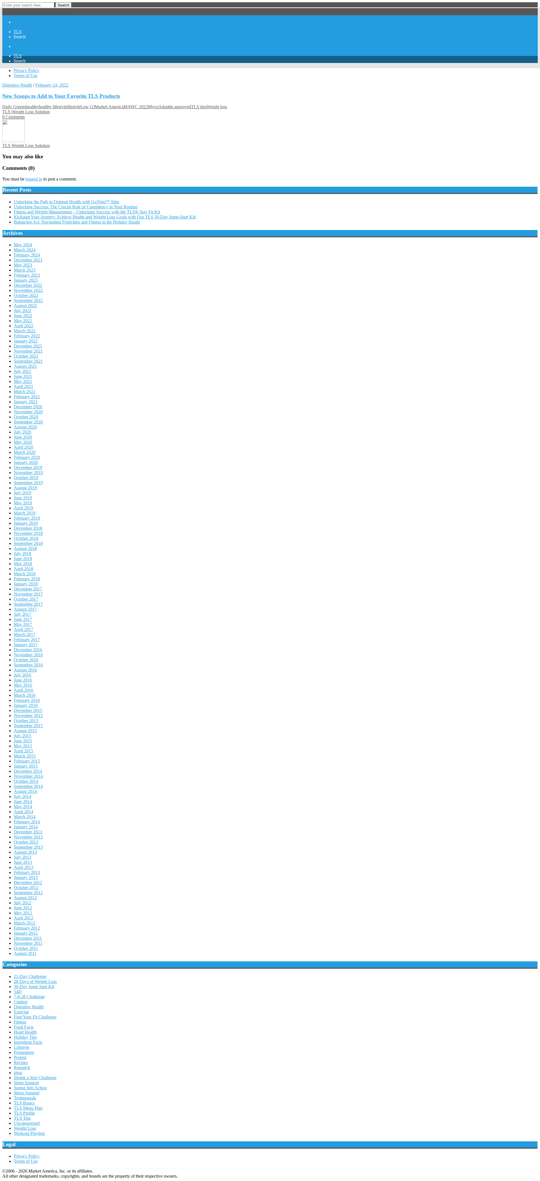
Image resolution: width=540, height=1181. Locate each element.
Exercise (21, 1011)
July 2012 (22, 902)
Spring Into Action (30, 1087)
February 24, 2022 (51, 85)
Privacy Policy (26, 70)
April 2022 (23, 325)
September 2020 (28, 422)
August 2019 (25, 487)
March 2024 (24, 249)
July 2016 (22, 675)
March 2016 (24, 695)
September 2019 (28, 482)
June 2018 (23, 558)
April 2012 (23, 918)
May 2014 (23, 806)
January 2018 (26, 584)
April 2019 (23, 508)
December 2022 (28, 285)
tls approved (180, 106)
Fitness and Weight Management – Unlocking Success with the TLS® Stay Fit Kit (87, 211)
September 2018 (28, 543)
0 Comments (13, 116)
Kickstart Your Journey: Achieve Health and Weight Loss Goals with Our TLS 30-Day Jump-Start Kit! (105, 217)
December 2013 (28, 832)
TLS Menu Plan (28, 1108)
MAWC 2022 (135, 106)
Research (22, 1067)
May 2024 (23, 244)
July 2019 (22, 492)
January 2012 (26, 933)
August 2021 (25, 366)
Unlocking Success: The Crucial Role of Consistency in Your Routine (76, 206)
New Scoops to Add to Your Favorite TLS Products (61, 96)
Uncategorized (27, 1123)
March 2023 (24, 270)
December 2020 (28, 406)
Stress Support (26, 1092)
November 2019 (28, 472)
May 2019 (23, 503)
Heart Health (25, 1032)
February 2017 (27, 639)
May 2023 (23, 265)
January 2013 (26, 877)
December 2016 (28, 649)
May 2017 (23, 624)
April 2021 (23, 386)
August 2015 (25, 730)
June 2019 (23, 497)
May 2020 (23, 442)
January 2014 (26, 826)
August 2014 (25, 791)
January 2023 (26, 280)
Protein (20, 1057)
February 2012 (27, 928)
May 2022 (23, 320)
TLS (18, 31)
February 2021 (27, 396)
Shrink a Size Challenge (35, 1077)
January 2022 (26, 341)
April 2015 (23, 751)
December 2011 (28, 938)
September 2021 (28, 361)
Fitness (20, 1022)
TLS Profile (24, 1113)
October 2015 (26, 720)
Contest (20, 1001)
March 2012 (24, 923)
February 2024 (27, 255)
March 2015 (24, 756)
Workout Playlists (29, 1133)
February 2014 (27, 821)
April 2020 (23, 447)
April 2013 (23, 867)
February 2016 (27, 700)
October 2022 (26, 295)
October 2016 (26, 659)
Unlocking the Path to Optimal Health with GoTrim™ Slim (66, 201)
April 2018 (23, 568)
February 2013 (27, 872)
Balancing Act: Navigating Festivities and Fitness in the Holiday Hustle (77, 222)
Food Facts (23, 1027)
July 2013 (22, 857)
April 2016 (23, 690)
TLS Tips (22, 1118)
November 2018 (28, 533)
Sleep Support (26, 1082)
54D (18, 991)
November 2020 (28, 411)
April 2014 (23, 811)
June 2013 (23, 862)
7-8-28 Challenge (29, 996)
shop (18, 1072)
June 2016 (23, 680)
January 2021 (26, 401)
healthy (32, 106)
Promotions (24, 1052)
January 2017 (26, 644)
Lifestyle (21, 1047)
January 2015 (26, 766)
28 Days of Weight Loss (35, 981)
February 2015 (27, 761)
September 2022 (28, 300)
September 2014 (28, 786)
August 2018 (25, 548)
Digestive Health (17, 85)
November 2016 (28, 654)
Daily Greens (14, 106)
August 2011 (25, 953)
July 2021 (22, 371)
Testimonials (25, 1098)
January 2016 (26, 705)
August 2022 (25, 305)
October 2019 (26, 477)
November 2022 (28, 290)
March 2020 (24, 452)
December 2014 (28, 771)
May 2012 (23, 912)
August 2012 (25, 897)
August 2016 (25, 670)
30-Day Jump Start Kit (34, 986)
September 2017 (28, 604)
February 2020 (27, 457)
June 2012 (23, 907)
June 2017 (23, 619)
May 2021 (23, 381)
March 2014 (24, 816)
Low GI (87, 106)
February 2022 (27, 335)
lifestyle (73, 106)
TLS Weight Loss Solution (26, 111)
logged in (34, 179)
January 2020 (26, 462)
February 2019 (27, 518)
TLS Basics (24, 1103)
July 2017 (22, 614)
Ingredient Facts (28, 1042)
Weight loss (216, 106)
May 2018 (23, 563)
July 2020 (22, 432)
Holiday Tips (25, 1037)
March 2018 (24, 573)
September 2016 (28, 664)
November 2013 (28, 837)
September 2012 (28, 892)
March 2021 (24, 391)
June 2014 (23, 801)
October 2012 (26, 887)
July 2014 (22, 796)
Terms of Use (25, 75)
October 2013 (26, 842)
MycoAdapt (158, 106)
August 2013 (25, 852)
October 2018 (26, 538)
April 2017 (23, 629)
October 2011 (26, 948)
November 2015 (28, 715)
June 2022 (23, 315)
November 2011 (28, 943)
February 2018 (27, 578)
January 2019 (26, 523)
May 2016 (23, 685)
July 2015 (22, 735)
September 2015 (28, 725)
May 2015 (23, 745)
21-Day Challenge (30, 976)
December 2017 (28, 589)
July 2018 (22, 553)
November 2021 (28, 351)
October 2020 (26, 416)
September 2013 (28, 847)
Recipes (21, 1062)
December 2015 (28, 710)
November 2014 (28, 776)
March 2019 (24, 513)
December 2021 (28, 346)
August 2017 (25, 609)
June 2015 (23, 740)
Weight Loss (25, 1128)
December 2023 (28, 260)
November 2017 (28, 594)
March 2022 (24, 330)
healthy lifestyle (53, 106)
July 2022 (22, 310)
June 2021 (23, 376)
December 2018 (28, 528)
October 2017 (26, 599)
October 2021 (26, 356)
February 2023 (27, 275)
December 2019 (28, 467)
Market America (109, 106)
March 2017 (24, 634)
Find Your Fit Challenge (35, 1017)
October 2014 (26, 781)
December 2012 (28, 882)
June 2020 (23, 437)
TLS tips (198, 106)
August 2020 (25, 427)
